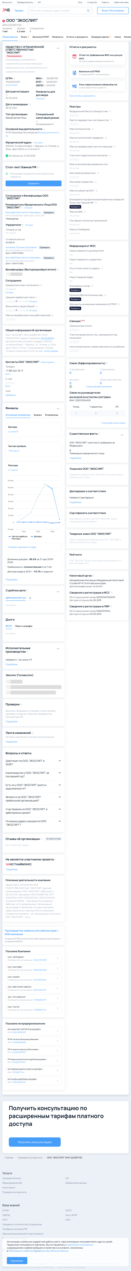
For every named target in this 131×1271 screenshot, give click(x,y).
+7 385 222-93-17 (14, 370)
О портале (92, 2)
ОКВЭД (6, 1215)
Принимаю (16, 1261)
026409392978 (19, 1032)
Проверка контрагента (14, 1192)
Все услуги (7, 2)
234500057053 (19, 1052)
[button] (113, 10)
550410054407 (40, 990)
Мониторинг (8, 1187)
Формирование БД (12, 1182)
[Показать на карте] (39, 149)
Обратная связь (121, 2)
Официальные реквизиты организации (22, 1233)
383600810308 (40, 970)
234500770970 (18, 1062)
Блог (80, 2)
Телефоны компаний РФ (14, 1228)
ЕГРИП (5, 1210)
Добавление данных (76, 1182)
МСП (5, 1219)
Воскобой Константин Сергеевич (23, 212)
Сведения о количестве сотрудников (22, 1224)
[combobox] (60, 10)
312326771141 (18, 1072)
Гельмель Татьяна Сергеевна (21, 247)
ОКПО (69, 1210)
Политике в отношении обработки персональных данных (38, 1250)
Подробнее (11, 869)
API (39, 2)
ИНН (68, 1219)
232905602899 (19, 1042)
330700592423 (19, 1082)
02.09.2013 (13, 85)
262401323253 (40, 960)
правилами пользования (80, 1244)
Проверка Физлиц (25, 2)
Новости (106, 2)
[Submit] (88, 10)
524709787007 (40, 979)
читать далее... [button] (52, 350)
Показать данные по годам (22, 547)
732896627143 (40, 1009)
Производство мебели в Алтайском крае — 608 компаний (32, 932)
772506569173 (40, 1000)
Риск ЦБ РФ (71, 1215)
